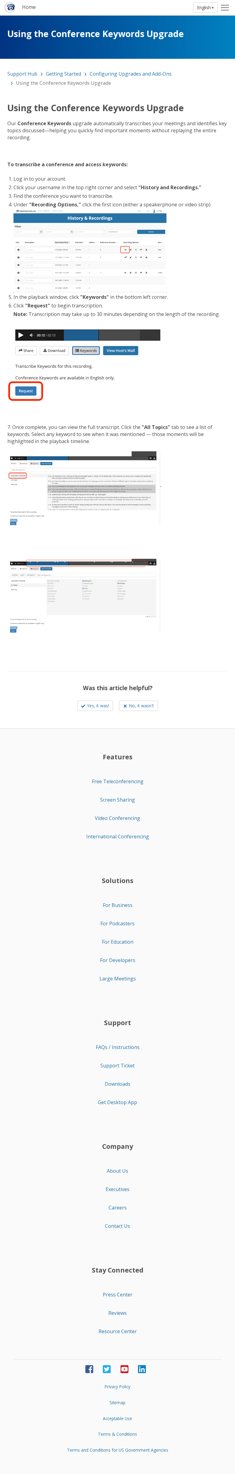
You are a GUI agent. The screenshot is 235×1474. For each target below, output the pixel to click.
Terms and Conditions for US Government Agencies (117, 1450)
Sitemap (117, 1402)
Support (117, 1022)
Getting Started (63, 73)
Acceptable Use (117, 1418)
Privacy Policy (117, 1386)
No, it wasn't (141, 706)
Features (117, 757)
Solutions (117, 880)
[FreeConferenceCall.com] (10, 7)
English (204, 7)
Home (29, 7)
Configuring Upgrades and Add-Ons (131, 73)
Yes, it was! (98, 706)
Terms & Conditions (117, 1434)
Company (117, 1146)
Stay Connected (118, 1270)
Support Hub (22, 73)
